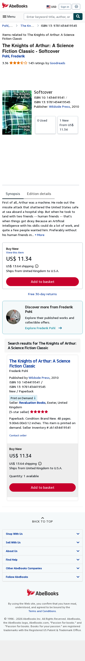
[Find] (78, 16)
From (67, 124)
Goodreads (57, 63)
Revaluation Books (32, 402)
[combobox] (48, 16)
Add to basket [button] (42, 281)
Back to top (42, 521)
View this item (15, 252)
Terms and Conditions (42, 611)
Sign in (65, 6)
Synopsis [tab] (13, 193)
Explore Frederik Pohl (40, 328)
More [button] (40, 235)
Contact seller (18, 435)
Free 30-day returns (42, 294)
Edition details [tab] (39, 193)
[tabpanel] (40, 218)
